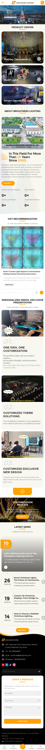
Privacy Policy (19, 738)
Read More (7, 183)
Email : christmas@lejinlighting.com (18, 655)
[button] (18, 22)
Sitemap (5, 738)
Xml (11, 738)
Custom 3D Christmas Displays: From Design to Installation (26, 597)
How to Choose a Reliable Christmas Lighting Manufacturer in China (26, 615)
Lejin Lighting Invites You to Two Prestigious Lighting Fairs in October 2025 (20, 555)
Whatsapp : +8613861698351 (15, 659)
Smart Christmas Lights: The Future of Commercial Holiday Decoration (26, 579)
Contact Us (22, 517)
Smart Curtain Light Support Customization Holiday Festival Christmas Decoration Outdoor (21, 273)
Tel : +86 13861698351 (13, 651)
